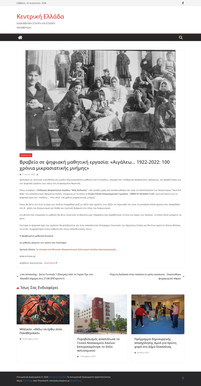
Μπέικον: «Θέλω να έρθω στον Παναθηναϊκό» (41, 331)
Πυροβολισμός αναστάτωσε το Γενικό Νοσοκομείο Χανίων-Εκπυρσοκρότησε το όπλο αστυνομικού (98, 344)
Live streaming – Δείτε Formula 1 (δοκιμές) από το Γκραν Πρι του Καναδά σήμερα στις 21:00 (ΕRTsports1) (56, 276)
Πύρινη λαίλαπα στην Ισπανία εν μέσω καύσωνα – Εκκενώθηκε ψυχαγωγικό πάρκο (145, 276)
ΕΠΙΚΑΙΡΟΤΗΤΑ (26, 155)
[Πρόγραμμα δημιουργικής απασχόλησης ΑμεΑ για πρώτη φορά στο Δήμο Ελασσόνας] (157, 296)
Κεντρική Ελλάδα (40, 16)
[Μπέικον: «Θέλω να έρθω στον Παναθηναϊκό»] (43, 296)
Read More (49, 263)
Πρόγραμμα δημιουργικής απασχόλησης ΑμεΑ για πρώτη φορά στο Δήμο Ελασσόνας (155, 343)
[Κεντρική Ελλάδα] (20, 37)
